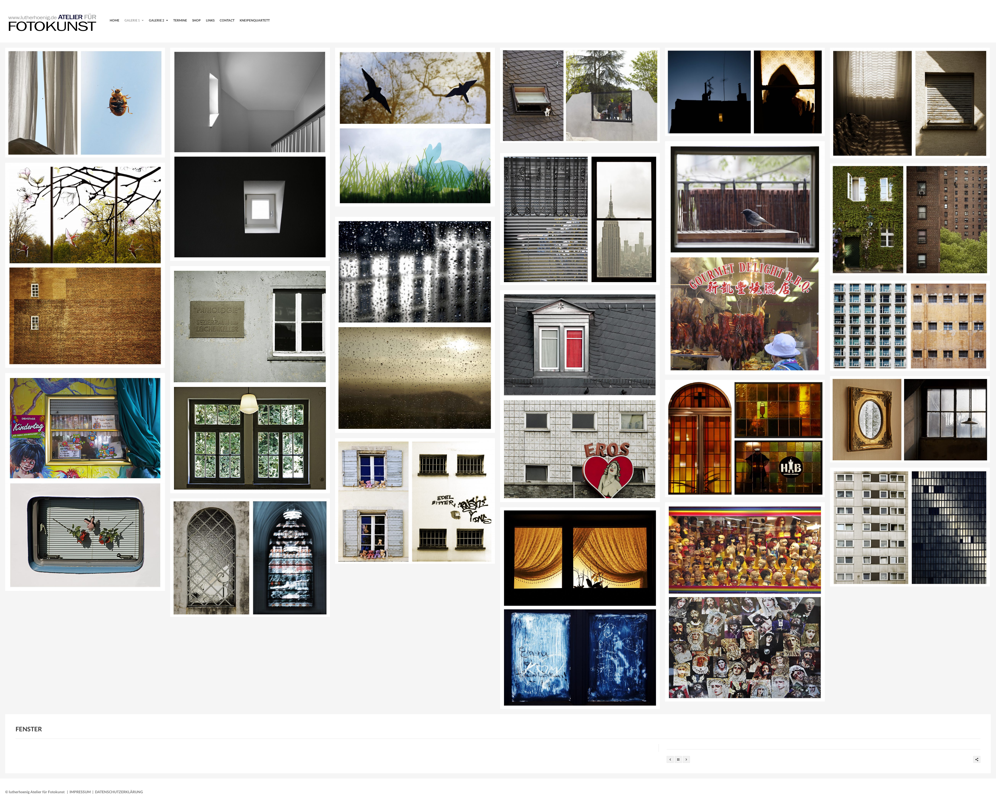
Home (114, 20)
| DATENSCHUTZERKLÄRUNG (117, 792)
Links (210, 20)
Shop (196, 20)
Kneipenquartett (255, 20)
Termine (180, 20)
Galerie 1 (132, 20)
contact (227, 20)
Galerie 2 (157, 20)
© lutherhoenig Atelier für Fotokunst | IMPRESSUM (48, 792)
